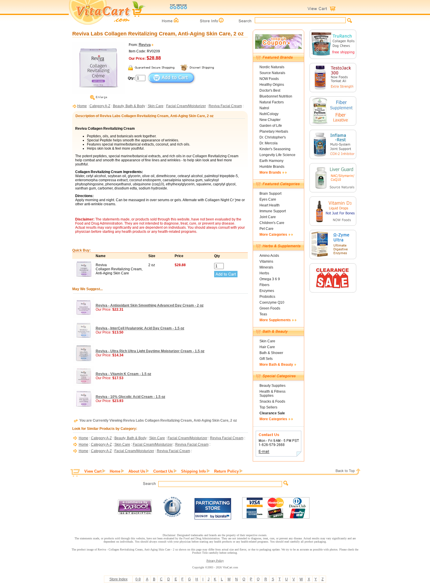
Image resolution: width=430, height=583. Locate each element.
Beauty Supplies (272, 386)
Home (82, 106)
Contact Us (163, 471)
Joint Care (267, 217)
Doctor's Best (269, 90)
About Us (136, 471)
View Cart (93, 471)
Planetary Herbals (273, 131)
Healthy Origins (271, 85)
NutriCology (268, 114)
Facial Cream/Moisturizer (186, 106)
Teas (263, 314)
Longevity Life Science (277, 155)
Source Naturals (272, 73)
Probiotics (267, 297)
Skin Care (156, 106)
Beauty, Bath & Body (129, 106)
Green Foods (269, 308)
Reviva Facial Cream (225, 106)
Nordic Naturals (271, 67)
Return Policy (226, 471)
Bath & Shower (271, 353)
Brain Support (270, 194)
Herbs (264, 273)
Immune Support (272, 211)
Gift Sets (266, 359)
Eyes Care (267, 199)
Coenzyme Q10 (271, 302)
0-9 (138, 579)
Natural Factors (271, 102)
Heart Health (269, 205)
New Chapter (270, 120)
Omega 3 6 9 (269, 279)
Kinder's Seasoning (274, 149)
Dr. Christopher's (272, 137)
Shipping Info (193, 471)
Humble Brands (271, 167)
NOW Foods (269, 79)
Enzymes (266, 291)
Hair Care (267, 347)
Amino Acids (269, 256)
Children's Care (271, 223)
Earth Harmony (271, 161)
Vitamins (266, 261)
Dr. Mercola (268, 143)
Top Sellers (268, 407)
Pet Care (266, 229)
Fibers (264, 285)
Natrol (264, 108)
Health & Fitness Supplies (272, 393)
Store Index (118, 579)
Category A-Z (100, 106)
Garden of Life (270, 126)
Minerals (266, 267)
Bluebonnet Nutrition (275, 96)
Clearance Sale (272, 413)
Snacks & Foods (272, 401)
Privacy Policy (215, 560)
